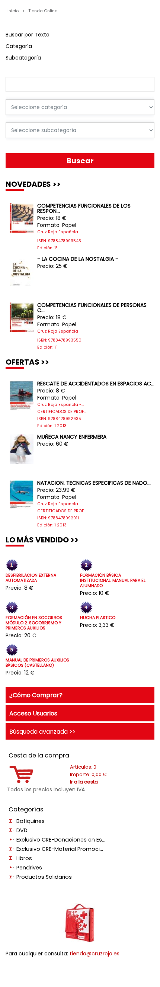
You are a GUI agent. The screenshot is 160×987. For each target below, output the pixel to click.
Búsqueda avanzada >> (42, 731)
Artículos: (83, 767)
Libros (24, 858)
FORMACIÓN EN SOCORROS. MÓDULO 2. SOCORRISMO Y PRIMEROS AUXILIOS (34, 623)
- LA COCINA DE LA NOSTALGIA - (77, 259)
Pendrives (29, 867)
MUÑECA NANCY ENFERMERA (71, 436)
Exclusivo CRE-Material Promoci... (59, 849)
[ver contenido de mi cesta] (21, 781)
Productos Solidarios (44, 876)
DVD (22, 830)
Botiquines (30, 821)
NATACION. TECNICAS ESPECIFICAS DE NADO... (94, 483)
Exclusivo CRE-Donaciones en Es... (60, 839)
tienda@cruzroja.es (94, 953)
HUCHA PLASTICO (97, 618)
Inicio (13, 11)
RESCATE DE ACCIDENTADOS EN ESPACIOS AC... (95, 383)
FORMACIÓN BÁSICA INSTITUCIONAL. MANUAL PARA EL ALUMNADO (112, 580)
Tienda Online (42, 11)
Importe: (88, 774)
